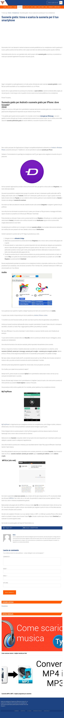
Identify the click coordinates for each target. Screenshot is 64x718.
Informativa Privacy (37, 710)
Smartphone (34, 528)
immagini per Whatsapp (47, 116)
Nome (5, 569)
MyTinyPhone (5, 424)
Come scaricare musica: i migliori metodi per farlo (14, 653)
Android (53, 147)
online (45, 315)
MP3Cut (11, 498)
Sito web (5, 583)
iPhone (41, 315)
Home (2, 2)
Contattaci (23, 710)
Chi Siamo (29, 710)
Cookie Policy (47, 710)
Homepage (16, 710)
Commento (6, 556)
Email (5, 576)
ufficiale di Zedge (19, 238)
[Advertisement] (32, 35)
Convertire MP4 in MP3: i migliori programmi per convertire (16, 694)
